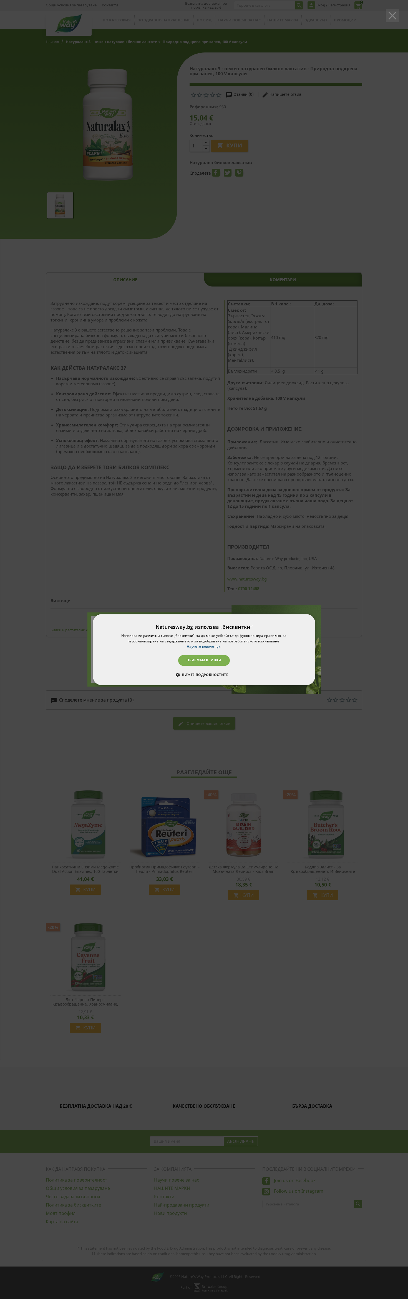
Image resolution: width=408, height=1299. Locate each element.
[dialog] (204, 649)
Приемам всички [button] (204, 660)
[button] (204, 674)
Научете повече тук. (204, 646)
